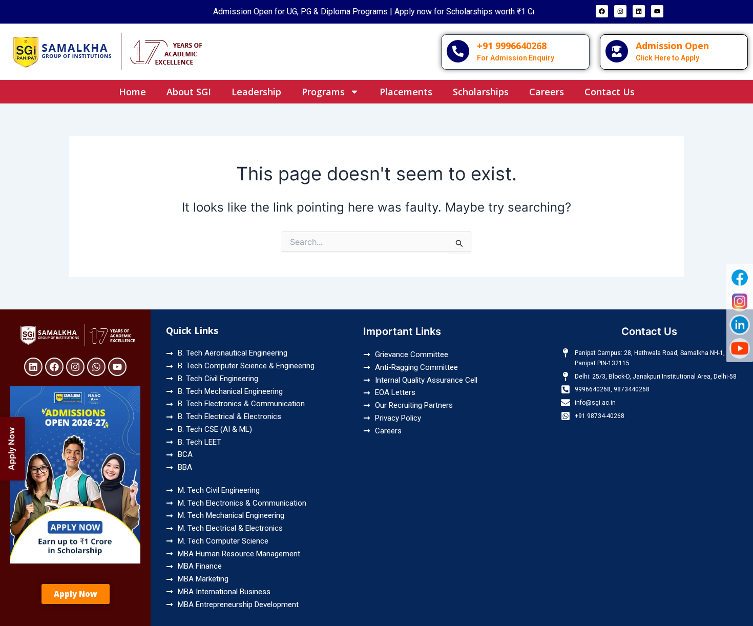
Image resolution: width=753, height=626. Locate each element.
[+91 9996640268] (458, 51)
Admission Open (672, 45)
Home (132, 92)
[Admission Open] (616, 51)
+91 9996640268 (512, 45)
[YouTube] (739, 348)
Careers (546, 92)
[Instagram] (739, 301)
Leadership (256, 92)
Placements (406, 92)
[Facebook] (739, 277)
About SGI (188, 92)
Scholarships (481, 92)
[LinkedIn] (739, 325)
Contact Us (609, 92)
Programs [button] (323, 92)
